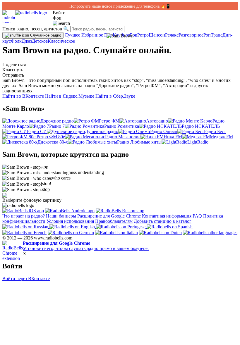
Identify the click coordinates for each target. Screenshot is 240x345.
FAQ (197, 215)
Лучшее (72, 34)
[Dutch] (161, 232)
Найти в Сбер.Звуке (115, 96)
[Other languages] (210, 232)
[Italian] (117, 232)
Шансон (157, 34)
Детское (40, 41)
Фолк (16, 41)
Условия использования (70, 221)
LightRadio (197, 141)
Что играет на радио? (23, 215)
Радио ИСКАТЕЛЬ (201, 126)
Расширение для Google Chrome (109, 215)
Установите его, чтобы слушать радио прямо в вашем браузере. (86, 246)
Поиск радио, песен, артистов (32, 28)
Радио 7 (57, 126)
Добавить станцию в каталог (162, 221)
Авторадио (157, 120)
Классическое (61, 41)
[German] (71, 232)
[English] (72, 226)
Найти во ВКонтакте (23, 96)
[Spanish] (170, 226)
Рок (133, 34)
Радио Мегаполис (122, 136)
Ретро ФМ (109, 120)
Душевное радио (101, 131)
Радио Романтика (121, 126)
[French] (25, 232)
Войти (59, 12)
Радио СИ (37, 131)
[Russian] (25, 226)
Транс (216, 34)
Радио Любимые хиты (139, 141)
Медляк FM (221, 136)
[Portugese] (121, 226)
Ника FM (173, 136)
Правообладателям (114, 221)
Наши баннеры (61, 215)
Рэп (207, 34)
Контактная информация (166, 215)
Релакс (172, 34)
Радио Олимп (163, 131)
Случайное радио (45, 35)
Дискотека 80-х (52, 141)
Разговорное (191, 34)
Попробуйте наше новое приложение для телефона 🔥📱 (120, 6)
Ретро (143, 34)
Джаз (27, 41)
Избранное (92, 34)
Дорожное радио (57, 120)
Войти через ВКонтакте (26, 278)
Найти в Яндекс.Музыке (69, 96)
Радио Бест (215, 131)
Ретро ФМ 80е (50, 136)
